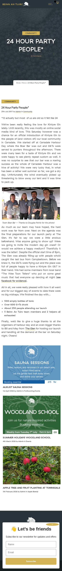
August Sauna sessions (17, 387)
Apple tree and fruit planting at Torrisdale (31, 487)
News (24, 83)
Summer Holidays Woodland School (27, 437)
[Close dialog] (52, 524)
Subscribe (31, 561)
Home (18, 83)
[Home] (16, 6)
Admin (28, 56)
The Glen (30, 328)
